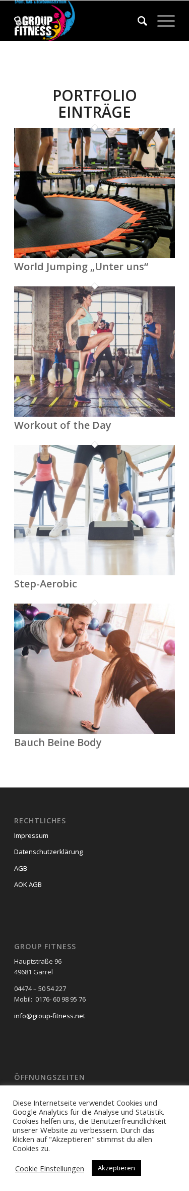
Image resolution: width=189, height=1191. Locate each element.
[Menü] (161, 21)
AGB (20, 868)
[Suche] (137, 21)
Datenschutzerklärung (48, 851)
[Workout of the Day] (94, 414)
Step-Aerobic (45, 583)
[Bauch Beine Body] (94, 731)
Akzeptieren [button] (116, 1167)
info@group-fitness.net (49, 1015)
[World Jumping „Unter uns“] (94, 255)
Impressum (31, 835)
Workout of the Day (62, 425)
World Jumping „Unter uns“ (81, 266)
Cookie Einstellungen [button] (49, 1168)
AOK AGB (28, 884)
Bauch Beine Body (58, 742)
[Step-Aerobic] (94, 572)
